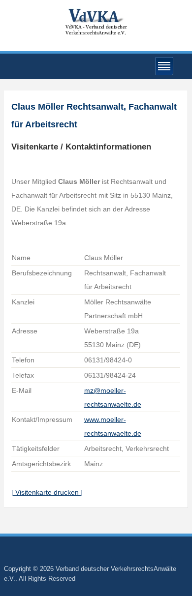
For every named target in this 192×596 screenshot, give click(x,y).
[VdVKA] (96, 21)
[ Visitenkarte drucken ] (47, 492)
